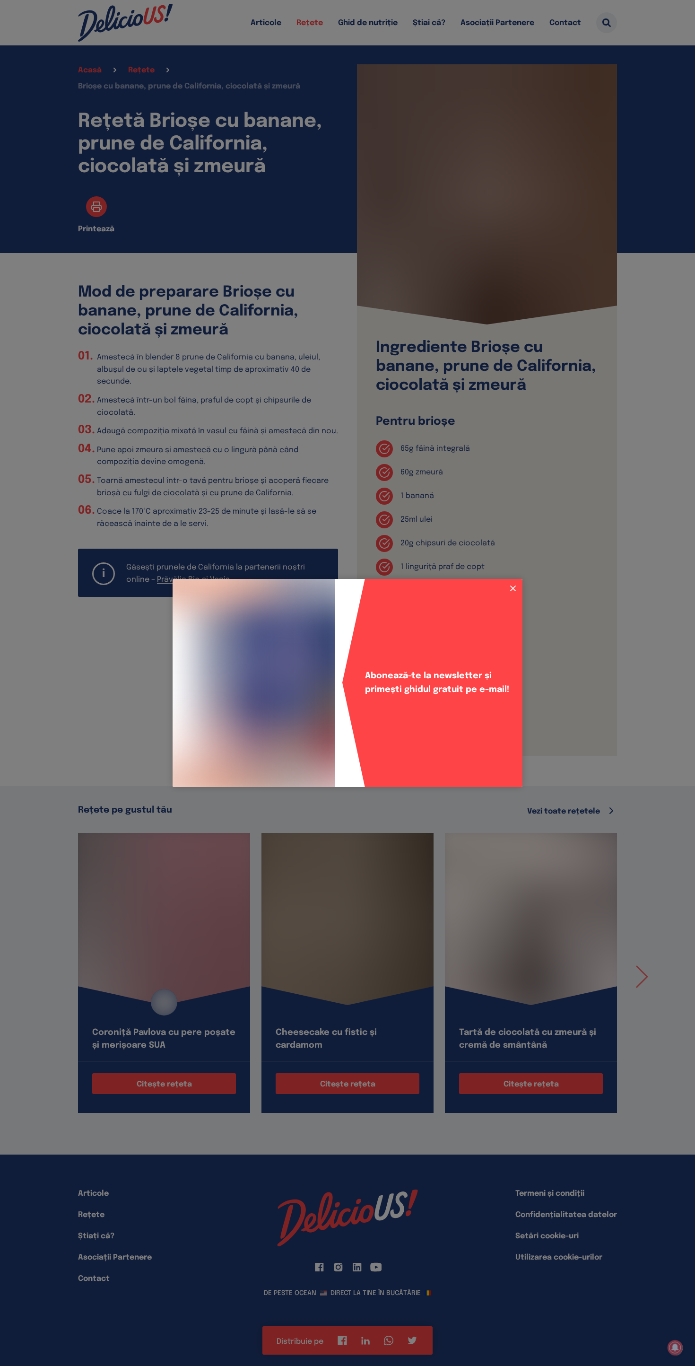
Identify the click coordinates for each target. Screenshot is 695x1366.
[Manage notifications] (675, 1347)
